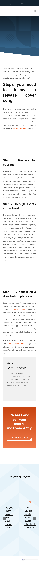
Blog (9, 502)
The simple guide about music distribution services (31, 517)
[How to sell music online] (9, 486)
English (26, 560)
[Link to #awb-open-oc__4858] (35, 11)
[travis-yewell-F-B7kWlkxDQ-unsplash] (29, 486)
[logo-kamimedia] (11, 10)
